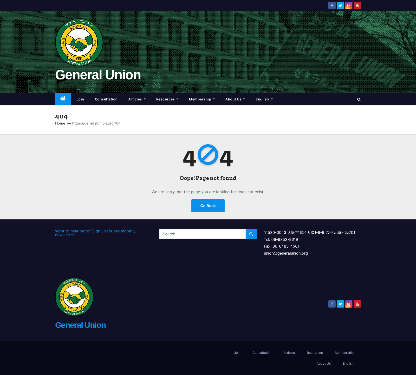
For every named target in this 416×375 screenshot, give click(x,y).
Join (80, 99)
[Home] (63, 99)
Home (60, 123)
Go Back (208, 205)
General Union (98, 74)
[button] (359, 99)
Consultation (106, 99)
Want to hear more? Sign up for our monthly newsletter (95, 233)
